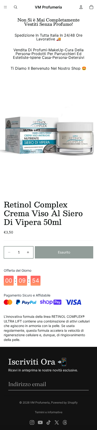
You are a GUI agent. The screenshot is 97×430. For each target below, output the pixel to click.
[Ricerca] (15, 7)
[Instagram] (32, 422)
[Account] (81, 7)
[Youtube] (40, 422)
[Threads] (65, 422)
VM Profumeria (40, 402)
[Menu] (5, 7)
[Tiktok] (48, 422)
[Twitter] (57, 422)
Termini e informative (48, 412)
